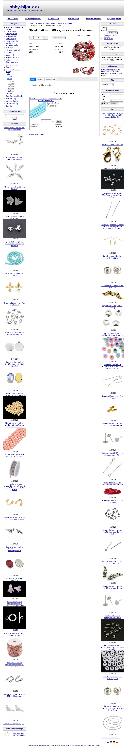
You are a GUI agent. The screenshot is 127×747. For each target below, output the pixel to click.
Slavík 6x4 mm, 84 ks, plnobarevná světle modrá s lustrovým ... (46, 100)
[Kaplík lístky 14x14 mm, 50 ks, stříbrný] (14, 237)
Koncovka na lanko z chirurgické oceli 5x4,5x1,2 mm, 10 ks (14, 664)
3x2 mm (11, 84)
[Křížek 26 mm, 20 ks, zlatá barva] (14, 298)
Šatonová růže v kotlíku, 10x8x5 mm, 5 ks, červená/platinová (14, 549)
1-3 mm (11, 81)
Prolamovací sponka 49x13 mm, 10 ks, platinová (14, 158)
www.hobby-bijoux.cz (42, 745)
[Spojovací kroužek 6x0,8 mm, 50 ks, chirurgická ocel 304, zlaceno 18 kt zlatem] (112, 140)
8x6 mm (11, 91)
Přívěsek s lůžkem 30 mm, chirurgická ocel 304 (14, 333)
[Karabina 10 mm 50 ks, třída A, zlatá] (112, 418)
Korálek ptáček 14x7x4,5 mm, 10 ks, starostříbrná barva (14, 518)
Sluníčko (10, 94)
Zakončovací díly (12, 103)
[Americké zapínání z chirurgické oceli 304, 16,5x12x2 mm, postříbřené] (14, 628)
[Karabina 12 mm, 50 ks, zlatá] (112, 164)
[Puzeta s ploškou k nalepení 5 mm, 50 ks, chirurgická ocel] (112, 448)
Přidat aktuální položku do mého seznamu (110, 70)
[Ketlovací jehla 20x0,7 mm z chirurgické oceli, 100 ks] (112, 478)
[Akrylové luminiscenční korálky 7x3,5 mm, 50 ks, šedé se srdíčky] (112, 672)
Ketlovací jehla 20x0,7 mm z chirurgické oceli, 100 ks (112, 454)
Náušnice (9, 47)
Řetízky (8, 60)
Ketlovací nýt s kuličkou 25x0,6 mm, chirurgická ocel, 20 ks (112, 195)
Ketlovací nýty (11, 39)
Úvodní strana (13, 19)
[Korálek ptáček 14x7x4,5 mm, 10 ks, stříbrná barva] (14, 719)
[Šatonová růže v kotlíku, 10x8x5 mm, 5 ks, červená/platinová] (14, 573)
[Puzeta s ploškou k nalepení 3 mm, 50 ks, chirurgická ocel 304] (112, 557)
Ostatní (8, 52)
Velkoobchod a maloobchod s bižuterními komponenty (25, 10)
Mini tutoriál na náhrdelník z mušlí (18, 734)
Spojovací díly (11, 99)
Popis (32, 79)
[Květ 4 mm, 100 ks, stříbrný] (112, 188)
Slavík (9, 79)
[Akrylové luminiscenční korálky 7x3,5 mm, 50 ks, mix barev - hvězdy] (112, 360)
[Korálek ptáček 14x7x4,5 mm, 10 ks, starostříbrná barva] (14, 542)
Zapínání (9, 106)
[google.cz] (111, 742)
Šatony (8, 67)
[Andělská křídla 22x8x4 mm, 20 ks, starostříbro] (14, 152)
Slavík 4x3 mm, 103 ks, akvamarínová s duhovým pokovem (14, 244)
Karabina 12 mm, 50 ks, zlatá (112, 145)
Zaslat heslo (108, 39)
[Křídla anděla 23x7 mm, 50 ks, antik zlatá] (112, 301)
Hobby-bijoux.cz (23, 6)
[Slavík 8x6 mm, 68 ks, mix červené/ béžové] (83, 51)
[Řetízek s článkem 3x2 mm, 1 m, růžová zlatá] (14, 658)
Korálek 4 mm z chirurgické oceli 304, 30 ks (112, 257)
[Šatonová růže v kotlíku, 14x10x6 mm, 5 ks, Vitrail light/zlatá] (14, 389)
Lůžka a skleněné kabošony (12, 42)
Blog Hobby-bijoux (114, 19)
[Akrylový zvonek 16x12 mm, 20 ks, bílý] (14, 211)
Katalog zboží (73, 19)
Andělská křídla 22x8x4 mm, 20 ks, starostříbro (14, 129)
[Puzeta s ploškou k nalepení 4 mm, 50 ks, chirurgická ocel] (112, 611)
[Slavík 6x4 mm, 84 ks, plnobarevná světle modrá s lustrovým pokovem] (38, 110)
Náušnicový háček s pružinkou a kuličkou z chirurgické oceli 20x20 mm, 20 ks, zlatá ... (112, 226)
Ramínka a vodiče (12, 57)
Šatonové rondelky (12, 65)
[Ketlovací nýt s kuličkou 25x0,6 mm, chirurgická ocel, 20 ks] (112, 220)
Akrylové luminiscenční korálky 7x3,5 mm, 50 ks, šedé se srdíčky (112, 647)
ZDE (112, 61)
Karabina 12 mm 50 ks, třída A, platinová (14, 304)
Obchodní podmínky (33, 19)
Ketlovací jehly (11, 36)
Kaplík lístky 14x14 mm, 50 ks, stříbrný (14, 217)
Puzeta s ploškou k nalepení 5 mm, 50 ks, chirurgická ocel (112, 424)
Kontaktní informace (93, 19)
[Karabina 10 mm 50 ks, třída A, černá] (112, 525)
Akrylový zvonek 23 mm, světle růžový (15, 579)
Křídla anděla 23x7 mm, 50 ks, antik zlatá (112, 287)
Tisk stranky (39, 134)
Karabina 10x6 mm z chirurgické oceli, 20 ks (112, 617)
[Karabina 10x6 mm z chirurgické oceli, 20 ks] (112, 640)
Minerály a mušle (12, 45)
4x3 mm (11, 86)
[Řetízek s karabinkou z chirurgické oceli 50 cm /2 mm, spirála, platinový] (112, 391)
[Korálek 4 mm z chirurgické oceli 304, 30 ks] (112, 281)
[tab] (33, 79)
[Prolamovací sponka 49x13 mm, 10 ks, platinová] (14, 182)
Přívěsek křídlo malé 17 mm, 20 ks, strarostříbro (112, 562)
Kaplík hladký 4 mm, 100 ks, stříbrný (112, 307)
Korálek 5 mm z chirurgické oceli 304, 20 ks (112, 678)
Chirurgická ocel (11, 34)
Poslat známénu (50, 79)
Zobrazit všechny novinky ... (13, 724)
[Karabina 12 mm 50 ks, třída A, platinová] (14, 328)
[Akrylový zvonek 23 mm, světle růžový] (14, 597)
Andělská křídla (11, 31)
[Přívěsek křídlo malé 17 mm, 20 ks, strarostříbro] (112, 581)
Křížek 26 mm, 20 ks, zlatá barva (14, 274)
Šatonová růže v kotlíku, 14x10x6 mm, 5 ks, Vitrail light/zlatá (14, 364)
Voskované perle (12, 101)
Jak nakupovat (53, 19)
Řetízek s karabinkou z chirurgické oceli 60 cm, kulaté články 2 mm (113, 708)
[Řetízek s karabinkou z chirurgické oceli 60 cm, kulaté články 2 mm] (112, 733)
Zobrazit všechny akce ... (110, 738)
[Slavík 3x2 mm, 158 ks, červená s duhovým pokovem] (112, 496)
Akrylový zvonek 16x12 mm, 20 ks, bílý (14, 188)
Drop (8, 74)
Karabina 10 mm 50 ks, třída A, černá (112, 501)
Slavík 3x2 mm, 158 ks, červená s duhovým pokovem (112, 483)
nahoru (31, 134)
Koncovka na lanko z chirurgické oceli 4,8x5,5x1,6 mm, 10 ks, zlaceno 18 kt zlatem (14, 487)
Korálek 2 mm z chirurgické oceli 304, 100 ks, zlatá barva (14, 394)
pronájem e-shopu (88, 745)
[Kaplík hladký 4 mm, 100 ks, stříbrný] (112, 328)
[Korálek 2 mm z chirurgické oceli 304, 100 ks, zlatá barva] (14, 418)
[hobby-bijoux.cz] (108, 742)
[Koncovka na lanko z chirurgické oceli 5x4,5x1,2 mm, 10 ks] (14, 689)
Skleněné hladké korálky (14, 96)
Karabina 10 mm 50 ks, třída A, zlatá (112, 397)
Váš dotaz (40, 79)
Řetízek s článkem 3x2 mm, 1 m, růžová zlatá (14, 634)
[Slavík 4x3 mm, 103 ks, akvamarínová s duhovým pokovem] (14, 268)
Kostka (9, 76)
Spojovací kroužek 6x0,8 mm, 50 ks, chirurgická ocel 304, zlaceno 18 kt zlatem (112, 115)
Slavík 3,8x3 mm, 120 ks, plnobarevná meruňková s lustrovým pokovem (14, 425)
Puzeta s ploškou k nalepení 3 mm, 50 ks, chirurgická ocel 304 (112, 532)
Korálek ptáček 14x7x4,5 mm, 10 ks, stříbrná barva (14, 695)
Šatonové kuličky (12, 62)
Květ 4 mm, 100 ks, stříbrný (112, 168)
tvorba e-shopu (75, 745)
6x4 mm (11, 89)
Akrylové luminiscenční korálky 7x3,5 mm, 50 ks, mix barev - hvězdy (112, 335)
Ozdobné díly (10, 55)
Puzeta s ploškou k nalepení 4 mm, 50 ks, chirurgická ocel (112, 587)
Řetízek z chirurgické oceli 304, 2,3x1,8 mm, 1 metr (14, 455)
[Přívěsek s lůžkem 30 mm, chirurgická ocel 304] (14, 357)
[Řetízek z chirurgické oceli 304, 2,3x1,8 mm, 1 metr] (14, 479)
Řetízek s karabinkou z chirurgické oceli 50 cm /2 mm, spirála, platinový (112, 366)
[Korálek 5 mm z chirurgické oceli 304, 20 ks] (112, 701)
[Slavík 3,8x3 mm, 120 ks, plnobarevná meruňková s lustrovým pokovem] (14, 450)
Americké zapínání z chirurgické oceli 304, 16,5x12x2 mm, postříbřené (14, 603)
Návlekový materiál (13, 50)
